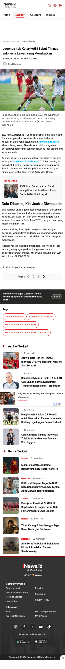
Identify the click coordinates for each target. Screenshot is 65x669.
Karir (8, 611)
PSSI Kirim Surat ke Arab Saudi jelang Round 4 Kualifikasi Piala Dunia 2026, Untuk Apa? (38, 190)
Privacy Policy (42, 600)
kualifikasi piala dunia (41, 316)
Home (6, 14)
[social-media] (15, 627)
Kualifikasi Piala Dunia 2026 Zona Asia (26, 332)
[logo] (11, 6)
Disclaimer (40, 594)
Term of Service (14, 597)
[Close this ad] (62, 657)
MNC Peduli (41, 616)
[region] (32, 26)
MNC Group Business (45, 611)
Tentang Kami (13, 588)
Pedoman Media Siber (17, 592)
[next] (44, 276)
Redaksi (39, 588)
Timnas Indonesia (48, 141)
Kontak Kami (12, 601)
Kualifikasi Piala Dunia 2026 (20, 324)
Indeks (50, 14)
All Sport (35, 14)
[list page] (23, 643)
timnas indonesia (14, 316)
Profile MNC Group (15, 616)
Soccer (20, 14)
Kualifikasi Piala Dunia (25, 161)
